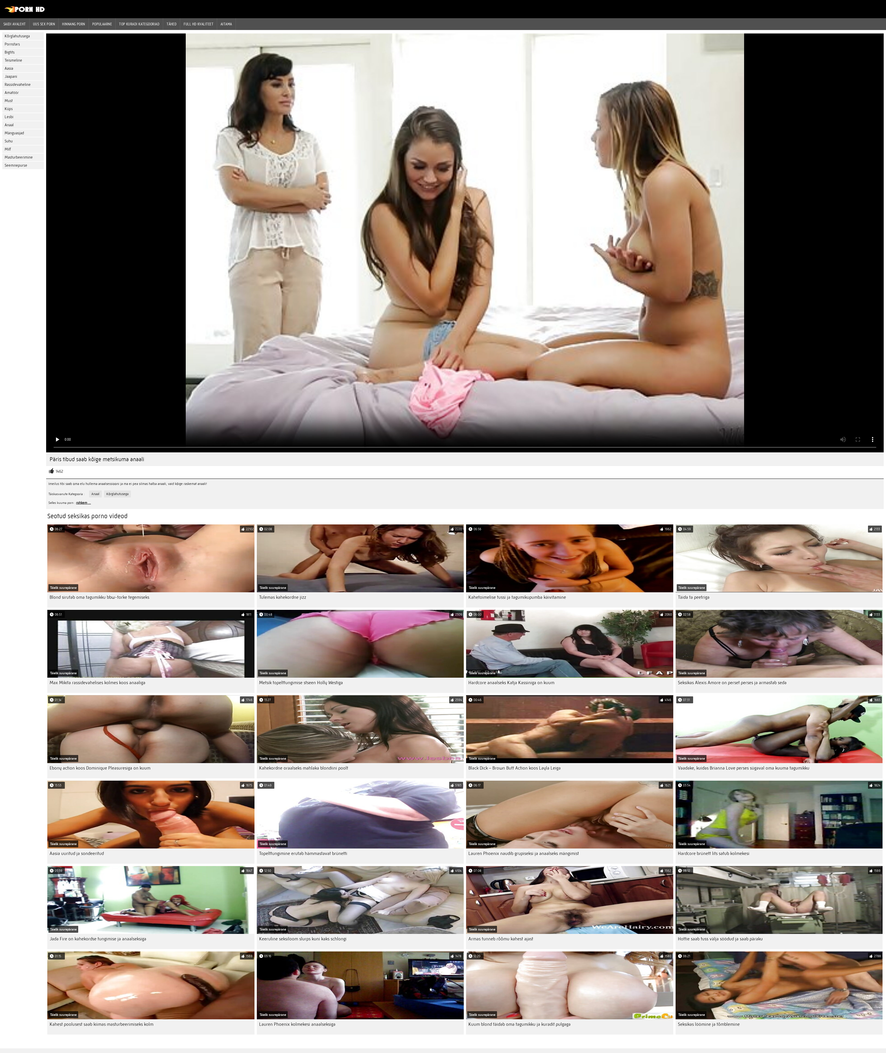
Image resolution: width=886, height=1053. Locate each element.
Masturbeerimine (19, 157)
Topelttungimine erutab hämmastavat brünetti (303, 853)
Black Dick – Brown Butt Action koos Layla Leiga (514, 768)
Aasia (9, 68)
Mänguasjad (14, 133)
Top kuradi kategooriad (139, 24)
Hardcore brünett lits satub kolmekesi (713, 853)
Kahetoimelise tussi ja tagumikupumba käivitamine (517, 597)
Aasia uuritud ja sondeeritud (77, 853)
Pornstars (12, 44)
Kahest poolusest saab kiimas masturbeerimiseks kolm (101, 1024)
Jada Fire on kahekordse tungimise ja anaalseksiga (98, 939)
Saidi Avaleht (14, 24)
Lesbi (9, 117)
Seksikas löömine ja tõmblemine (709, 1024)
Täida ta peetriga (693, 597)
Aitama (226, 24)
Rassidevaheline (18, 84)
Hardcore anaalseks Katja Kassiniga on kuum (511, 682)
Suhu (9, 141)
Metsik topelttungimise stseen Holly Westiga (301, 682)
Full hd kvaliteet (198, 24)
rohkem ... (83, 503)
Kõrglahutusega (17, 36)
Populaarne (102, 24)
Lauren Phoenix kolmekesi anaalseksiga (297, 1024)
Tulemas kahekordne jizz (282, 597)
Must (9, 101)
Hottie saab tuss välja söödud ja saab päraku (720, 939)
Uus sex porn (44, 24)
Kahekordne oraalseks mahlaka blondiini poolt (303, 768)
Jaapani (11, 76)
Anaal (9, 125)
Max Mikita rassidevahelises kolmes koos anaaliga (97, 682)
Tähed (172, 24)
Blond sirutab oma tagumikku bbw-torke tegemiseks (99, 597)
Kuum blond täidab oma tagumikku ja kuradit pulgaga (519, 1024)
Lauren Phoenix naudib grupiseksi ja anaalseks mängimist (523, 853)
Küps (9, 109)
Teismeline (13, 60)
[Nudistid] (25, 11)
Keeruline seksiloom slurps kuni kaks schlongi (303, 939)
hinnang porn (73, 24)
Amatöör (12, 92)
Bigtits (10, 52)
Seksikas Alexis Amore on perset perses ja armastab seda (732, 682)
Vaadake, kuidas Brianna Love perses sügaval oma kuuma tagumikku (743, 768)
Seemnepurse (16, 165)
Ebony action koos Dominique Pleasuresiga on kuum (100, 768)
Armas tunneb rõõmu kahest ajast (500, 939)
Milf (8, 149)
